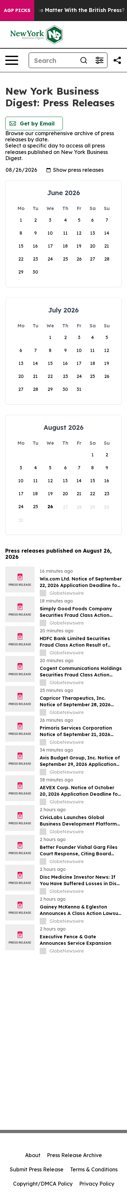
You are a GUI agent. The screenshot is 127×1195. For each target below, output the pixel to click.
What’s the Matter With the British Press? (69, 10)
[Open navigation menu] (11, 60)
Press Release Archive (74, 1155)
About (32, 1155)
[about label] (43, 593)
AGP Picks (17, 10)
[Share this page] (117, 60)
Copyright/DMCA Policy (43, 1183)
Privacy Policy (96, 1183)
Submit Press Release (37, 1169)
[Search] (84, 60)
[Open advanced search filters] (99, 60)
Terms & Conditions (94, 1169)
